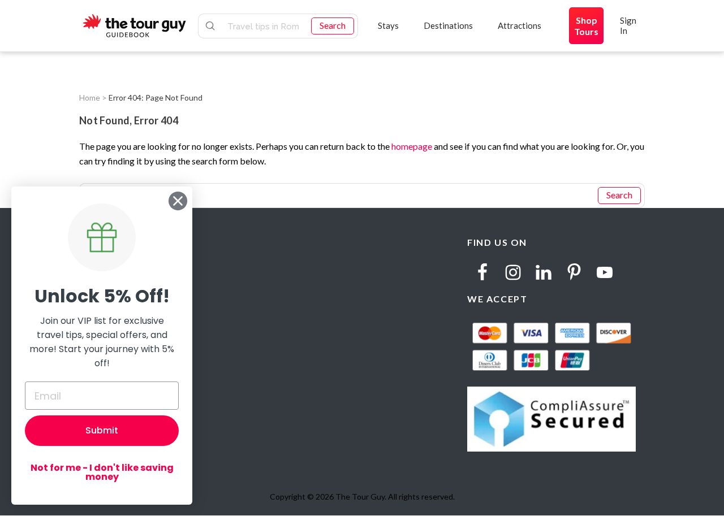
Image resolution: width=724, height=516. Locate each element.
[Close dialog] (178, 201)
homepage (411, 146)
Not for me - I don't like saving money (102, 472)
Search (333, 25)
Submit (101, 430)
